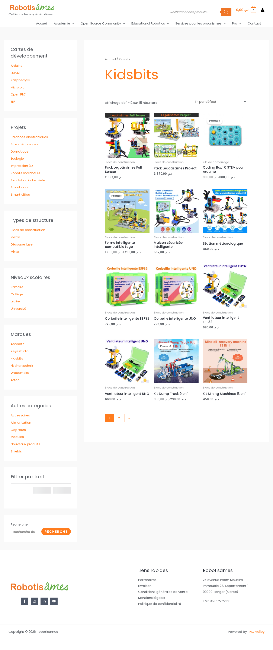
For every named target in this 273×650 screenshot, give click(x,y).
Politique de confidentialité (159, 603)
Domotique (20, 151)
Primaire (17, 287)
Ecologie (17, 158)
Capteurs (18, 430)
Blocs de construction (28, 230)
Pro (234, 23)
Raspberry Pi (20, 80)
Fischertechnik (22, 365)
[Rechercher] (226, 12)
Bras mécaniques (24, 144)
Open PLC (18, 94)
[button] (72, 23)
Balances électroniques (29, 137)
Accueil (41, 23)
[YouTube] (54, 601)
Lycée (15, 301)
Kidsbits (17, 358)
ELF (13, 101)
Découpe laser (22, 244)
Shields (16, 451)
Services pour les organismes (198, 23)
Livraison (144, 586)
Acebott (17, 344)
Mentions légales (151, 597)
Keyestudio (20, 351)
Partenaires (147, 580)
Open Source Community (101, 23)
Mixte (15, 251)
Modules (17, 437)
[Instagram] (34, 601)
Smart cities (20, 194)
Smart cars (19, 187)
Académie (62, 23)
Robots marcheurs (25, 173)
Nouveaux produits (25, 444)
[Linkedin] (44, 601)
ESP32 (15, 73)
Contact (254, 23)
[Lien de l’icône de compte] (262, 10)
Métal (15, 237)
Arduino (17, 65)
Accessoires (20, 415)
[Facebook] (24, 601)
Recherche (19, 524)
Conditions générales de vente (163, 591)
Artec (15, 380)
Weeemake (20, 372)
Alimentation (21, 422)
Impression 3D (22, 165)
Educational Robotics (148, 23)
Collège (17, 294)
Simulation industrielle (28, 180)
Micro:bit (17, 87)
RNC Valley (256, 631)
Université (18, 308)
